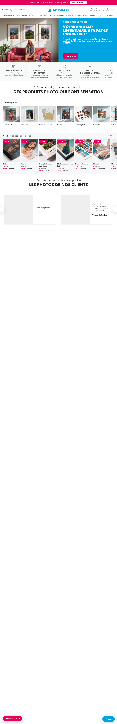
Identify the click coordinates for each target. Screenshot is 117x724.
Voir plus (111, 136)
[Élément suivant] (113, 15)
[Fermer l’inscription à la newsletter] (19, 718)
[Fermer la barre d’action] (114, 2)
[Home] (58, 10)
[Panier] (113, 9)
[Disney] (101, 15)
